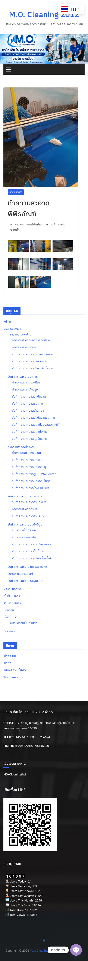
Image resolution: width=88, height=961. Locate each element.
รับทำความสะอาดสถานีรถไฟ (29, 432)
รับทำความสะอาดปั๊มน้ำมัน (28, 551)
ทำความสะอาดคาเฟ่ (24, 509)
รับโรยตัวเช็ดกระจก (24, 530)
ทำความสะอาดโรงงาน (21, 447)
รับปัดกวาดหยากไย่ (24, 537)
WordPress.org (13, 677)
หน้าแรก (8, 322)
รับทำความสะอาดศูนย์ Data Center (34, 474)
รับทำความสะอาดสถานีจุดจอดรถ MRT (36, 425)
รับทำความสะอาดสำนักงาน (29, 396)
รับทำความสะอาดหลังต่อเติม (29, 361)
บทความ (8, 610)
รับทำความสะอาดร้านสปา (28, 410)
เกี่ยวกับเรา (10, 617)
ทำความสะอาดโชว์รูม (25, 389)
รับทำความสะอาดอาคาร (23, 377)
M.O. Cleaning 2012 (44, 14)
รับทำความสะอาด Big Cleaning (27, 567)
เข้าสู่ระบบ (9, 656)
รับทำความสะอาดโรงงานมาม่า (30, 488)
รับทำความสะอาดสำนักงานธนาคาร (34, 418)
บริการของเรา (12, 329)
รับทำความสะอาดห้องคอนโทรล (31, 481)
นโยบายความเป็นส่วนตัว (22, 623)
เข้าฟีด (7, 663)
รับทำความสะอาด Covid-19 (25, 581)
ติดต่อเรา (9, 631)
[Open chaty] (76, 950)
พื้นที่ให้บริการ (11, 596)
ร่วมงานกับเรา (12, 603)
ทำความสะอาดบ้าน (19, 334)
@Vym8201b (23, 746)
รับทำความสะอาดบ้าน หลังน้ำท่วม (32, 368)
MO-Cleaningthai (14, 774)
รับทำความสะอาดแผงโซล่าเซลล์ (31, 544)
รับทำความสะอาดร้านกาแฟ (29, 502)
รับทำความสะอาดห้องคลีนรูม (29, 467)
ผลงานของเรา (15, 192)
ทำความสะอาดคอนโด (25, 347)
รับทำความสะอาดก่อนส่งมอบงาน (32, 354)
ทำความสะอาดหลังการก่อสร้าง (31, 340)
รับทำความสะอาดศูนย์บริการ (29, 439)
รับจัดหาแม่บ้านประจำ (21, 574)
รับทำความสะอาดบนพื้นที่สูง (25, 524)
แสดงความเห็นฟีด (14, 670)
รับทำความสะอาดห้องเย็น (27, 460)
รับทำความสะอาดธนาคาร (28, 403)
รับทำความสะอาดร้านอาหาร (25, 496)
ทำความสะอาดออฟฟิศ (26, 382)
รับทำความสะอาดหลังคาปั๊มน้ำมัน (32, 558)
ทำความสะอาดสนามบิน (26, 453)
